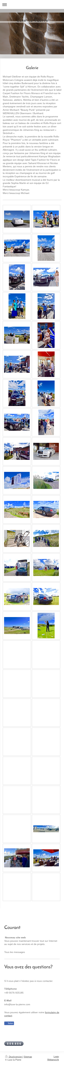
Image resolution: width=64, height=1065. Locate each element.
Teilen (10, 1023)
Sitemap (28, 1056)
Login (56, 1056)
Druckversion (15, 1056)
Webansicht (53, 1059)
